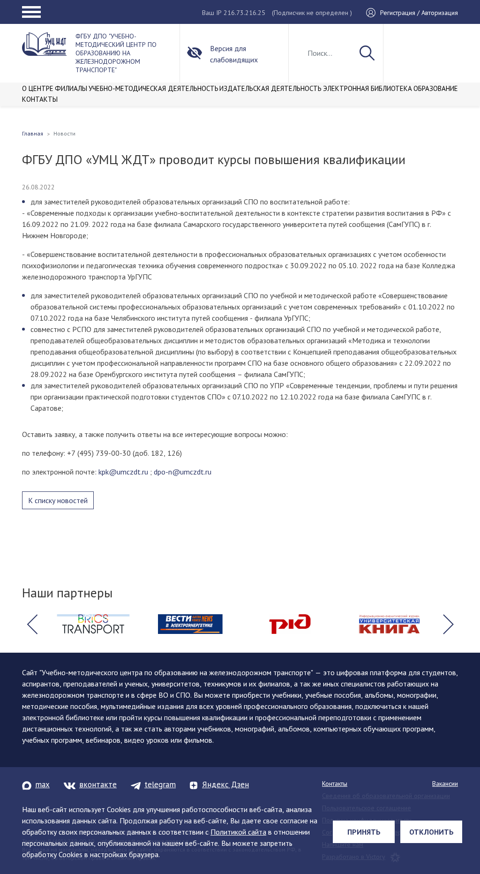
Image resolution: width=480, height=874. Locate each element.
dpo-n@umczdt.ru (182, 471)
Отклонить (431, 831)
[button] (32, 624)
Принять (364, 831)
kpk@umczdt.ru (123, 471)
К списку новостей (58, 500)
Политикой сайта (238, 831)
